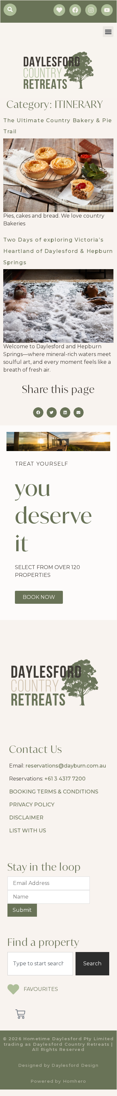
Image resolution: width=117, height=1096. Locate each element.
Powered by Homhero (58, 1081)
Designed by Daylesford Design (58, 1065)
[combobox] (40, 963)
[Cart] (20, 1014)
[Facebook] (75, 10)
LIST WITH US (27, 831)
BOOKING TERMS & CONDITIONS (53, 792)
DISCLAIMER (26, 818)
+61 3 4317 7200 (65, 779)
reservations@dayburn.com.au (66, 766)
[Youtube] (107, 10)
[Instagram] (91, 10)
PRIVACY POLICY (31, 805)
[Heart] (59, 10)
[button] (108, 31)
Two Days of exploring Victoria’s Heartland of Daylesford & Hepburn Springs (58, 251)
